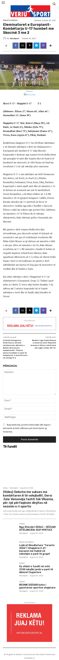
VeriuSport (14, 38)
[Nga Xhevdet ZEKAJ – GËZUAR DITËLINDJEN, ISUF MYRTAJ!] (10, 530)
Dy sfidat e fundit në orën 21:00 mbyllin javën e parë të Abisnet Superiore (36, 569)
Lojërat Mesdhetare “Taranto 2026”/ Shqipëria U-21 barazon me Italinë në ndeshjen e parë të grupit (37, 549)
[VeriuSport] (5, 38)
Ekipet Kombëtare (10, 20)
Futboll (22, 524)
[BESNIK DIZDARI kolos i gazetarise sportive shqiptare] (10, 587)
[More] (50, 46)
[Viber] (43, 46)
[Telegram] (36, 46)
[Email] (23, 46)
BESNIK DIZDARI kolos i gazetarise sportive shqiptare (37, 586)
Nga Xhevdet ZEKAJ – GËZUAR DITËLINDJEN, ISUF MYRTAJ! (37, 528)
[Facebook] (16, 46)
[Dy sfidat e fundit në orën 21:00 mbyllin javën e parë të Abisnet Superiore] (10, 569)
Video (5, 488)
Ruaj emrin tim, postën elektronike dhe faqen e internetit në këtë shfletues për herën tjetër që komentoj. (27, 428)
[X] (29, 46)
